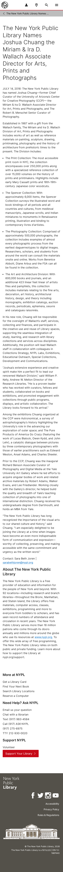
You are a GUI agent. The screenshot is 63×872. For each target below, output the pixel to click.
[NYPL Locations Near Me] (36, 5)
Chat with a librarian (15, 714)
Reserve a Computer (16, 695)
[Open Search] (46, 5)
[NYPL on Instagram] (48, 796)
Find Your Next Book (16, 686)
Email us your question (17, 709)
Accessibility (52, 803)
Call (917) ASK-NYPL (16, 723)
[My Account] (26, 5)
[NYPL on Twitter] (40, 796)
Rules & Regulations (48, 815)
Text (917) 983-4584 (16, 719)
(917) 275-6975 (13, 728)
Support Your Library (18, 753)
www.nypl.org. (44, 637)
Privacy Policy (51, 809)
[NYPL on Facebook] (33, 796)
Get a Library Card (14, 681)
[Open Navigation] (57, 5)
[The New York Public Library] (4, 5)
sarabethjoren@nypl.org (18, 562)
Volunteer (9, 747)
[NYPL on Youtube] (56, 796)
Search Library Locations (18, 691)
